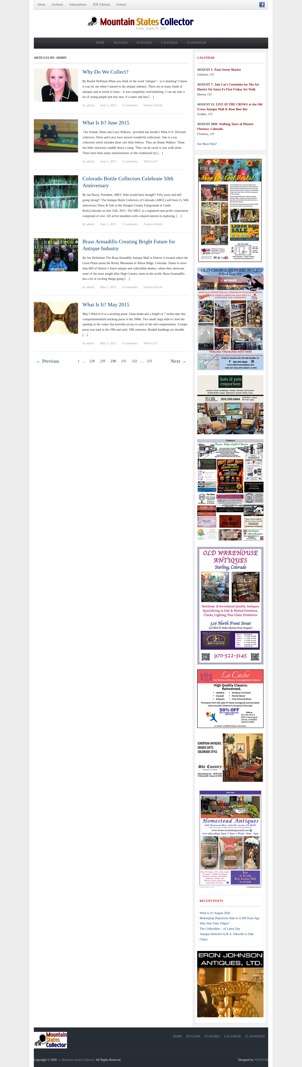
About (41, 4)
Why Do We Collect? (105, 72)
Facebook (262, 4)
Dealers (121, 42)
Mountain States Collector (78, 1059)
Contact (121, 4)
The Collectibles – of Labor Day (220, 928)
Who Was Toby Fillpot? (214, 923)
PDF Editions (101, 4)
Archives (57, 4)
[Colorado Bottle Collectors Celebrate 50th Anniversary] (56, 191)
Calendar (169, 42)
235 (149, 361)
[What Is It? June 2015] (56, 135)
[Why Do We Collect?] (56, 84)
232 (134, 361)
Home (100, 42)
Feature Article (153, 105)
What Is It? (151, 161)
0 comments (130, 105)
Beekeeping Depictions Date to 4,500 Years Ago (230, 918)
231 (123, 361)
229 (102, 361)
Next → (178, 361)
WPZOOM (261, 1059)
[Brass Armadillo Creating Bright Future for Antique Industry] (56, 254)
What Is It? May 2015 (105, 304)
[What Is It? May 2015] (56, 317)
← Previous (47, 361)
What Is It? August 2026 (215, 913)
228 (92, 361)
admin (90, 105)
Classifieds (196, 42)
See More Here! (207, 144)
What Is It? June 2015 (105, 123)
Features (144, 42)
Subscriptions (77, 4)
